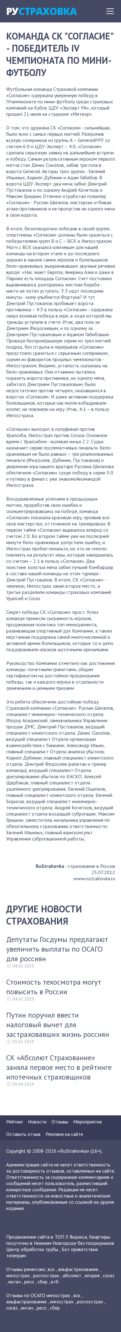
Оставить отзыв (23, 1134)
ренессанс (35, 1269)
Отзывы (60, 1121)
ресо (29, 1281)
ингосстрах (18, 1275)
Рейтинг (14, 1121)
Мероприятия (87, 1121)
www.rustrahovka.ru (94, 878)
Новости (37, 1121)
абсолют (72, 1275)
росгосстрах (46, 1275)
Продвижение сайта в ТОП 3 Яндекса (46, 1237)
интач (14, 1281)
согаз (108, 1275)
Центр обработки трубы (32, 1249)
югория (92, 1275)
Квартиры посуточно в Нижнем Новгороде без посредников (60, 1240)
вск (51, 1269)
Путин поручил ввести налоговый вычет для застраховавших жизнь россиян (57, 1024)
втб (55, 1281)
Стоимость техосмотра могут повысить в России (53, 986)
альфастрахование (78, 1269)
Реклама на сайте (64, 1134)
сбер (42, 1281)
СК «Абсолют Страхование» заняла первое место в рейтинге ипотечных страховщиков (59, 1067)
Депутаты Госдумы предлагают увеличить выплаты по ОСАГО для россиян (57, 948)
